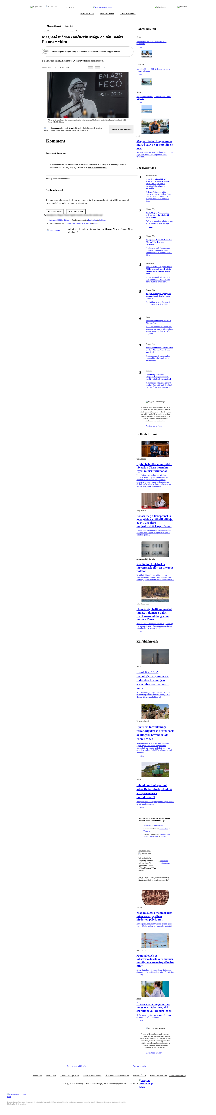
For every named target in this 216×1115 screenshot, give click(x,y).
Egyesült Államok (142, 721)
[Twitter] (130, 218)
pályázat (139, 907)
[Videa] (120, 222)
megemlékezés (47, 31)
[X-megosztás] (127, 67)
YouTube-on (86, 223)
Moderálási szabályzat (158, 1076)
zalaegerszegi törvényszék (145, 559)
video (56, 31)
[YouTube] (125, 222)
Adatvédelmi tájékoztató (69, 1076)
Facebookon (92, 220)
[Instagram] (125, 218)
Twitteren (102, 220)
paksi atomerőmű (142, 604)
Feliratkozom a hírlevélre (121, 129)
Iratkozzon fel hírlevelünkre (59, 220)
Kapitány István (146, 853)
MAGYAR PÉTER (107, 14)
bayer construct (141, 950)
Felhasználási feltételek (92, 1076)
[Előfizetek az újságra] (160, 7)
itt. (88, 130)
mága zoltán (74, 31)
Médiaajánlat (51, 1076)
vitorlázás (140, 65)
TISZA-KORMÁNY (128, 14)
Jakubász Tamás (144, 851)
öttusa (138, 999)
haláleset (149, 371)
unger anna (150, 263)
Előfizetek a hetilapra (154, 426)
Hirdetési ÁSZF (139, 1076)
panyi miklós (141, 459)
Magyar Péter (151, 209)
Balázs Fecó (64, 31)
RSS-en (95, 223)
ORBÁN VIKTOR (87, 14)
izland (138, 779)
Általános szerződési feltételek (117, 1076)
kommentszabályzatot (97, 167)
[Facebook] (120, 218)
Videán (78, 223)
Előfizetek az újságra (141, 1066)
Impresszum (37, 1076)
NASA (138, 666)
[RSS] (130, 222)
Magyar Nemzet (54, 26)
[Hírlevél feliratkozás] (141, 841)
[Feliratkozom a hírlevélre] (51, 7)
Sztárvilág (68, 26)
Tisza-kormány (151, 175)
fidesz (148, 317)
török (138, 37)
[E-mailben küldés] (122, 67)
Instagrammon (70, 223)
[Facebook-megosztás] (132, 67)
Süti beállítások (177, 1076)
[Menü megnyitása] (182, 7)
